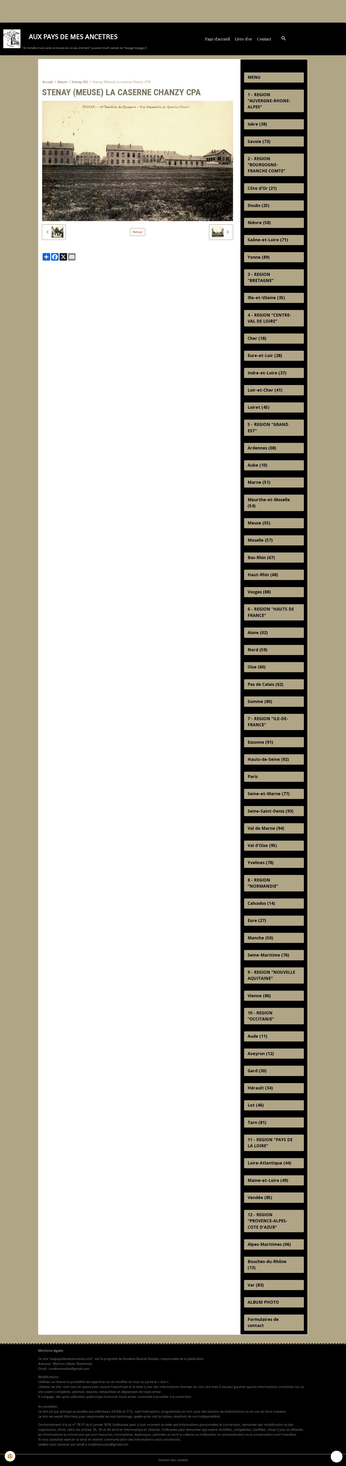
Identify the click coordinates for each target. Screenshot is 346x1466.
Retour (137, 232)
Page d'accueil (217, 38)
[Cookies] (10, 1456)
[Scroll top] (336, 1456)
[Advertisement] (85, 10)
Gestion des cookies (173, 1460)
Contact (264, 38)
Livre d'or (243, 38)
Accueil (47, 82)
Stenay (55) (80, 82)
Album (62, 82)
